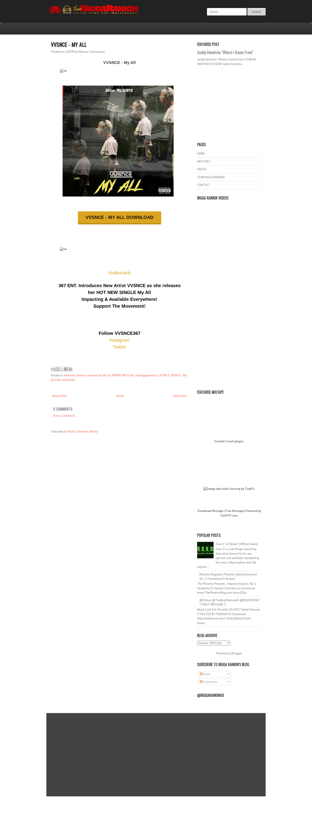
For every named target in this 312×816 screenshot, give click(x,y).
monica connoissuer (89, 375)
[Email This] (53, 369)
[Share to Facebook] (66, 369)
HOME (201, 153)
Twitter (119, 346)
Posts (206, 674)
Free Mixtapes (235, 511)
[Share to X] (61, 369)
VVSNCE (164, 375)
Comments (210, 682)
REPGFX (154, 807)
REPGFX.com (168, 807)
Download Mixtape (210, 511)
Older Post (180, 396)
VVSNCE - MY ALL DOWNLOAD (119, 217)
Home (120, 396)
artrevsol (69, 375)
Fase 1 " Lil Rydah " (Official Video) (237, 544)
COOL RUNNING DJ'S (188, 803)
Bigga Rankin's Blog (146, 803)
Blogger (237, 653)
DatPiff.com (229, 515)
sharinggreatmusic (146, 375)
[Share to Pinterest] (70, 369)
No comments (66, 380)
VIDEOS (202, 169)
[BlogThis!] (57, 369)
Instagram (119, 340)
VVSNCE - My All (69, 44)
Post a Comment (64, 416)
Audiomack (119, 272)
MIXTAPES (203, 161)
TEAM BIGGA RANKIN (211, 177)
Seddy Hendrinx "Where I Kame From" (225, 52)
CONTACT (204, 185)
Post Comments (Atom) (83, 431)
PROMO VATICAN (123, 375)
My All (107, 375)
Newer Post (59, 396)
